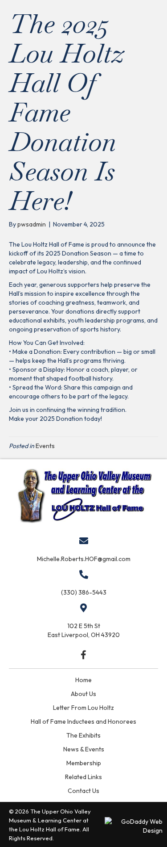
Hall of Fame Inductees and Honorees (83, 721)
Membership (83, 763)
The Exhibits (83, 735)
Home (83, 680)
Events (45, 446)
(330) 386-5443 (83, 592)
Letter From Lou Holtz (83, 708)
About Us (83, 694)
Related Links (83, 777)
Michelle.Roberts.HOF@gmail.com (83, 559)
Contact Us (83, 791)
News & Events (83, 749)
